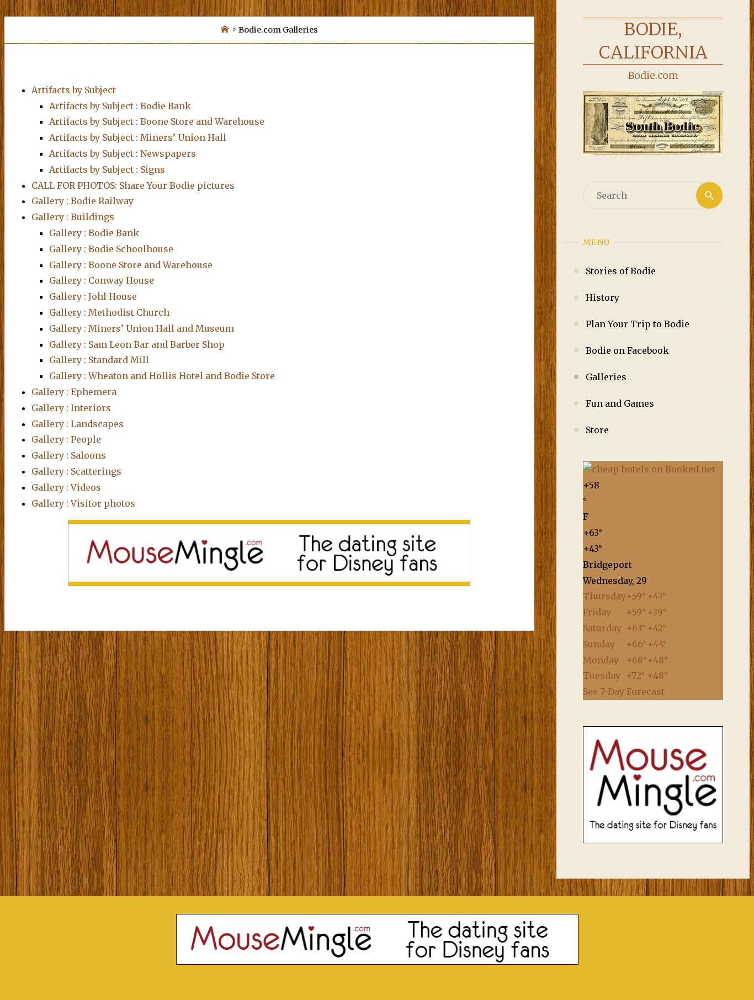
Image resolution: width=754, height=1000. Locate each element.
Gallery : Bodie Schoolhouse (111, 248)
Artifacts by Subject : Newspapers (122, 153)
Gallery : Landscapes (77, 423)
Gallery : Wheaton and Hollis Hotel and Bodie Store (162, 375)
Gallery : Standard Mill (99, 359)
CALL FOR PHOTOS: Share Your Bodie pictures (133, 185)
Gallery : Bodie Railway (82, 200)
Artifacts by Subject (73, 89)
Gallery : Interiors (71, 407)
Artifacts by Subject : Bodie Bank (120, 105)
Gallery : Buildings (72, 216)
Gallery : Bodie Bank (94, 232)
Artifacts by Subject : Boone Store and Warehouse (156, 121)
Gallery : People (66, 439)
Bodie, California (653, 40)
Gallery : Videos (66, 487)
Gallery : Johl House (93, 296)
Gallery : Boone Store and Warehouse (131, 264)
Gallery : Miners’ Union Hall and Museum (141, 328)
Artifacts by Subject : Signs (107, 169)
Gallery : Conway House (101, 280)
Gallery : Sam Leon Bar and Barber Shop (137, 344)
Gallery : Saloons (68, 455)
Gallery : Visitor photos (83, 503)
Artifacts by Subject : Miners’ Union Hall (137, 137)
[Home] (225, 30)
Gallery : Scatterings (76, 471)
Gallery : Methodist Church (109, 312)
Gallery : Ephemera (73, 391)
